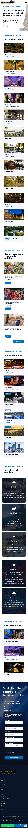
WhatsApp (7, 826)
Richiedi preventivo (20, 826)
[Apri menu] (26, 2)
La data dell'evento (9, 737)
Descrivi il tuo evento (10, 743)
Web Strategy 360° (20, 818)
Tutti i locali (3, 791)
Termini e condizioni (21, 820)
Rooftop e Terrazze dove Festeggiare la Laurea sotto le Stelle (13, 329)
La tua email (7, 731)
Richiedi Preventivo (5, 798)
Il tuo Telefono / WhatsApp (11, 726)
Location (3, 784)
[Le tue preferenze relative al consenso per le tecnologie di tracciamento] (25, 826)
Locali (2, 782)
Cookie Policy (12, 820)
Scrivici (4, 805)
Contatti (3, 796)
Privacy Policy (11, 752)
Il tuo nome (7, 720)
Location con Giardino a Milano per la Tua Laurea (13, 276)
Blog (2, 794)
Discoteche (3, 780)
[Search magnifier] (23, 26)
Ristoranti (3, 786)
